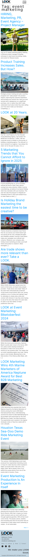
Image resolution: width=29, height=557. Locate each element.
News (16, 543)
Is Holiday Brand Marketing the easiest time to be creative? (14, 205)
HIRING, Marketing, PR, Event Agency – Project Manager (13, 19)
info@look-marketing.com (9, 541)
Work (3, 543)
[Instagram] (2, 546)
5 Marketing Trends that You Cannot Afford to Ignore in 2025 (13, 155)
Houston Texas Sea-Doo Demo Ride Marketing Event (12, 433)
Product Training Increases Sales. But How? (13, 65)
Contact (24, 543)
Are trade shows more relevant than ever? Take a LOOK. (14, 254)
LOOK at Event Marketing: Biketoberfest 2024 (11, 312)
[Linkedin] (6, 546)
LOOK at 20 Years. (14, 112)
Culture (10, 543)
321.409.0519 (5, 539)
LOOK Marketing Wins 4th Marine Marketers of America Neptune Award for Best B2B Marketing (13, 371)
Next (26, 527)
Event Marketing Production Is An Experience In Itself (13, 481)
